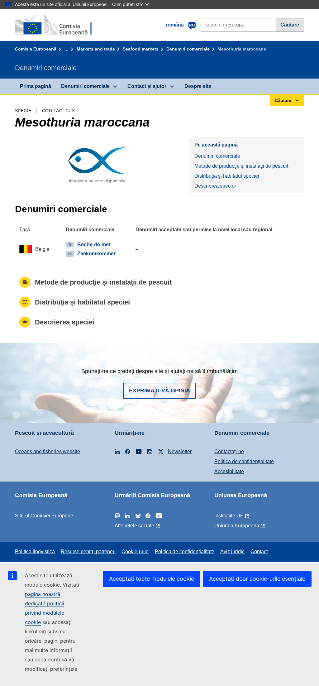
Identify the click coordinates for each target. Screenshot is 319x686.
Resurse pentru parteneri (88, 551)
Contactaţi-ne (229, 451)
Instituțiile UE (229, 515)
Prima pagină (35, 86)
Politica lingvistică (35, 551)
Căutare (289, 24)
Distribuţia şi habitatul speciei (226, 176)
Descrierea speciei (215, 186)
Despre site (197, 86)
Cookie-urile (135, 551)
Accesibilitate (229, 471)
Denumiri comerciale (188, 48)
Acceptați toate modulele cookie (151, 578)
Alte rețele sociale (134, 525)
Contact (259, 551)
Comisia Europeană (35, 48)
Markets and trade (96, 48)
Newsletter (180, 451)
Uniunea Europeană (236, 525)
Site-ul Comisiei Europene (44, 515)
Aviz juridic (232, 551)
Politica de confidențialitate (244, 461)
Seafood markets (141, 48)
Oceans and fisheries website (47, 451)
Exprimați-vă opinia (159, 390)
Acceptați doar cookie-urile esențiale (257, 578)
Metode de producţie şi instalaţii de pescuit (241, 166)
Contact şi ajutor (146, 86)
